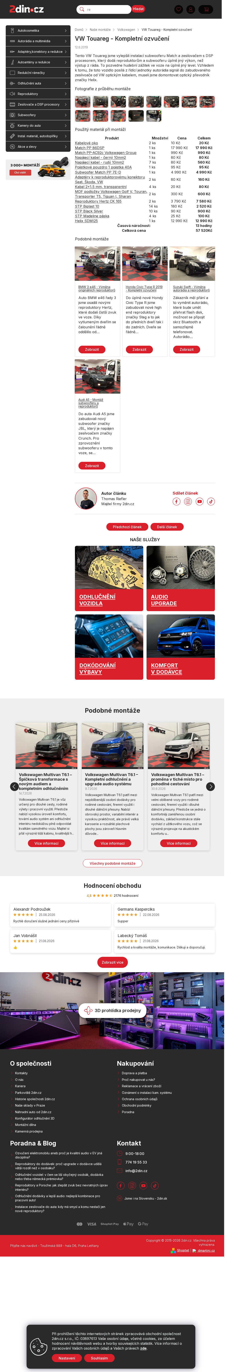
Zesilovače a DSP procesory (39, 104)
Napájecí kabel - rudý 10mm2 (99, 162)
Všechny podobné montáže (113, 863)
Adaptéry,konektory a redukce (40, 51)
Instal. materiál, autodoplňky (38, 136)
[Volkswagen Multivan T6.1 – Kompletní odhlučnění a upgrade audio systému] (112, 746)
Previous (14, 786)
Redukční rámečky (31, 73)
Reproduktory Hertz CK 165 (98, 201)
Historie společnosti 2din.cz (35, 1099)
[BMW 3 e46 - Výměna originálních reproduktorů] (97, 264)
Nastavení (67, 1358)
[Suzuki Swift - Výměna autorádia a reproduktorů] (192, 264)
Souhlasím (99, 1358)
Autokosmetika (28, 30)
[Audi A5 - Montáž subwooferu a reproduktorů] (97, 376)
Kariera (20, 1086)
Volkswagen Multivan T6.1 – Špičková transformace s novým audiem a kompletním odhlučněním (45, 781)
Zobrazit (92, 349)
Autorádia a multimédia (34, 41)
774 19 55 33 (136, 1162)
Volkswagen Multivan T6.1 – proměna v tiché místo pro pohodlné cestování (177, 779)
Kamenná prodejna (29, 1131)
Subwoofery (27, 115)
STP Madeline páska (92, 216)
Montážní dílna (25, 1125)
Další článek (167, 527)
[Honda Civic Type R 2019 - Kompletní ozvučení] (145, 264)
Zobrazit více (112, 962)
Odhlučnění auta (29, 83)
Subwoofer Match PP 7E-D (98, 172)
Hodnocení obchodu (112, 885)
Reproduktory (28, 94)
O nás (19, 1080)
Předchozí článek (127, 527)
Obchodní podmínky (136, 1105)
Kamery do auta (29, 125)
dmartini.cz (206, 1250)
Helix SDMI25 (86, 221)
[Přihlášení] (190, 9)
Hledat (138, 9)
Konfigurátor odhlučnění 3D (34, 1118)
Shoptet (183, 1250)
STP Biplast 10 (87, 206)
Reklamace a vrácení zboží (141, 1086)
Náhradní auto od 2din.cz (33, 1112)
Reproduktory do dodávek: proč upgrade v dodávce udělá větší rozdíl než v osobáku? (58, 1166)
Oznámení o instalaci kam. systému (147, 1092)
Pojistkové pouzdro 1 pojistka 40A (103, 167)
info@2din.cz (136, 1171)
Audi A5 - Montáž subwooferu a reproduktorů (90, 403)
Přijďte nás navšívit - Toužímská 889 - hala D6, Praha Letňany (54, 1246)
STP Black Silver (89, 211)
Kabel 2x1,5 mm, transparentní (101, 187)
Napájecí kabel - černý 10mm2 (100, 157)
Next (210, 786)
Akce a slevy (27, 146)
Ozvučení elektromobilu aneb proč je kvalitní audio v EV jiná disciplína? (58, 1155)
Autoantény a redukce (34, 62)
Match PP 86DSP (89, 148)
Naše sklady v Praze (30, 1105)
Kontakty (21, 1073)
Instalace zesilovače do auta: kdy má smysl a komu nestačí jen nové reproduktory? (60, 1209)
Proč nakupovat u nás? (138, 1080)
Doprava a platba (134, 1073)
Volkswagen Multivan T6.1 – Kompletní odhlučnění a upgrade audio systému (111, 779)
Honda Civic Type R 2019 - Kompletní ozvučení (144, 288)
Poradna (128, 1112)
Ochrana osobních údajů (139, 1099)
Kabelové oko (86, 143)
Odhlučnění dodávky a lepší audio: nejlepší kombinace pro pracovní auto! (57, 1198)
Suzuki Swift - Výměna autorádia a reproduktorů (191, 288)
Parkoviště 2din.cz (28, 1092)
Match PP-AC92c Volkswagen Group (105, 152)
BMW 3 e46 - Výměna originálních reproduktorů (96, 288)
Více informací (46, 843)
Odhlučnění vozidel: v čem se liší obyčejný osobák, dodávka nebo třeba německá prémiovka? (59, 1177)
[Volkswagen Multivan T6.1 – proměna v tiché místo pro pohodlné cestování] (179, 746)
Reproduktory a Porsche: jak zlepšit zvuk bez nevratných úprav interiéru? (61, 1187)
